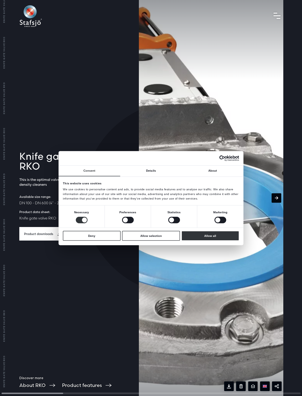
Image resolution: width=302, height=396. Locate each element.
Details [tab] (151, 170)
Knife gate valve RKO (37, 218)
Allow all (210, 235)
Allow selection (151, 235)
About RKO (32, 385)
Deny (91, 235)
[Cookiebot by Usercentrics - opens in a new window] (221, 158)
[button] (276, 198)
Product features (82, 385)
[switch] (128, 220)
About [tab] (212, 170)
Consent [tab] (89, 170)
